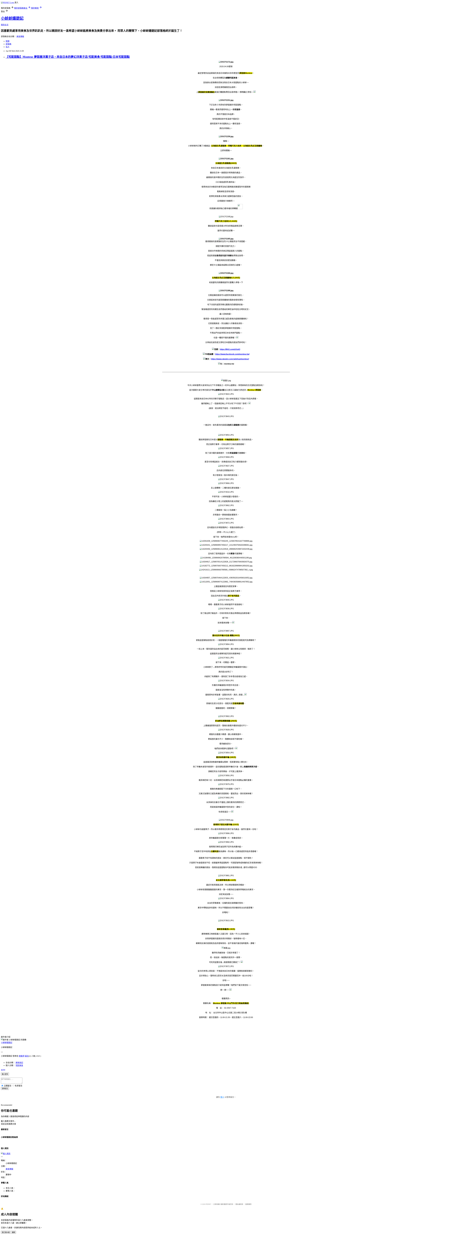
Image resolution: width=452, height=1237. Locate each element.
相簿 (7, 41)
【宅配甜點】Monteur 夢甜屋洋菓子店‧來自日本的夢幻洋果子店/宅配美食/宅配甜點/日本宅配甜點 (68, 56)
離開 (13, 1232)
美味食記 (19, 1063)
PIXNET (208, 1204)
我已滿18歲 (6, 1232)
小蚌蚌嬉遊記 (12, 18)
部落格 (8, 44)
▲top (3, 1070)
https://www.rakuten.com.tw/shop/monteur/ (230, 359)
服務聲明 (248, 1204)
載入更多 (5, 1074)
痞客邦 (21, 1056)
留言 (27, 1056)
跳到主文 (4, 25)
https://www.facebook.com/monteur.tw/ (232, 354)
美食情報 (20, 36)
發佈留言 (5, 1088)
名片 (7, 47)
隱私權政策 (239, 1204)
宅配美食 (19, 1065)
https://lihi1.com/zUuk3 (230, 349)
